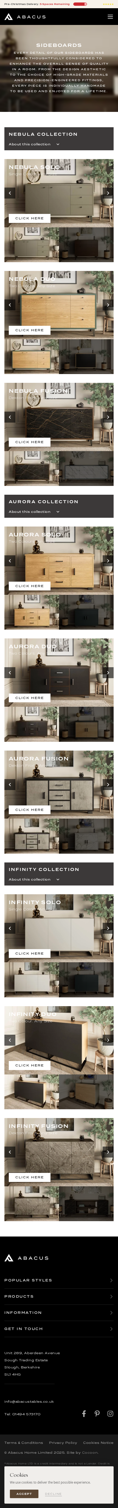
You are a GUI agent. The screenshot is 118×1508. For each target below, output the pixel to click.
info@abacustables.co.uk (29, 1402)
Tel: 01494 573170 (22, 1414)
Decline (53, 1493)
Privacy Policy (63, 1443)
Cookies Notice (98, 1443)
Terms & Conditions (23, 1443)
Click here (29, 218)
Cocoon (90, 1453)
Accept (24, 1493)
